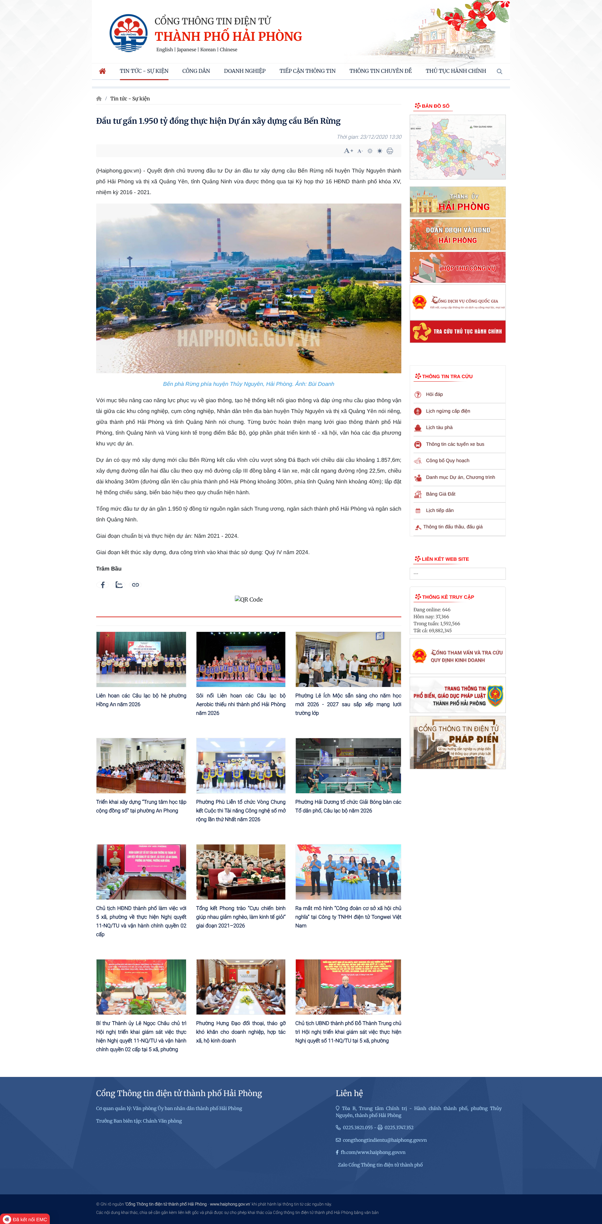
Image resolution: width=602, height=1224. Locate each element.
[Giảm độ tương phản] (380, 151)
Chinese (228, 50)
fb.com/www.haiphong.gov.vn (373, 1152)
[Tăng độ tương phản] (370, 151)
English (164, 50)
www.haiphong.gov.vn (230, 1204)
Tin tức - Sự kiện (130, 98)
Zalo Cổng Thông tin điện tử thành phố (380, 1165)
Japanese (186, 50)
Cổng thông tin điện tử (213, 21)
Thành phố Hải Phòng (228, 37)
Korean (208, 50)
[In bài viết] (390, 151)
